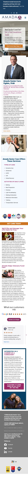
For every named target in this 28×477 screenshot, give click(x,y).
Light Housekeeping (11, 192)
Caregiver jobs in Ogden (12, 427)
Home (5, 427)
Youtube (10, 448)
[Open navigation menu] (25, 17)
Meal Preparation (10, 187)
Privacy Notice (20, 431)
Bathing (8, 185)
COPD (7, 173)
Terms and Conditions (12, 431)
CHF (7, 175)
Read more (6, 342)
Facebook (10, 444)
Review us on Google (14, 319)
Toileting (8, 200)
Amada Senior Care (10, 97)
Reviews (5, 431)
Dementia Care (9, 168)
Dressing (8, 190)
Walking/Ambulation (11, 195)
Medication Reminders (11, 197)
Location (19, 427)
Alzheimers (8, 170)
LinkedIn (10, 451)
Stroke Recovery (10, 178)
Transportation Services (12, 202)
